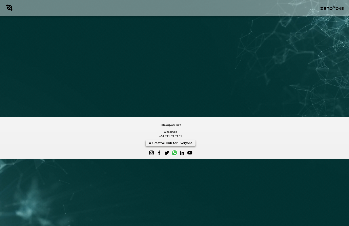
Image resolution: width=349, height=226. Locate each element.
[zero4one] (9, 8)
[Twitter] (167, 153)
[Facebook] (159, 153)
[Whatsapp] (174, 153)
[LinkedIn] (182, 153)
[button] (332, 8)
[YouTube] (190, 153)
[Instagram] (151, 153)
